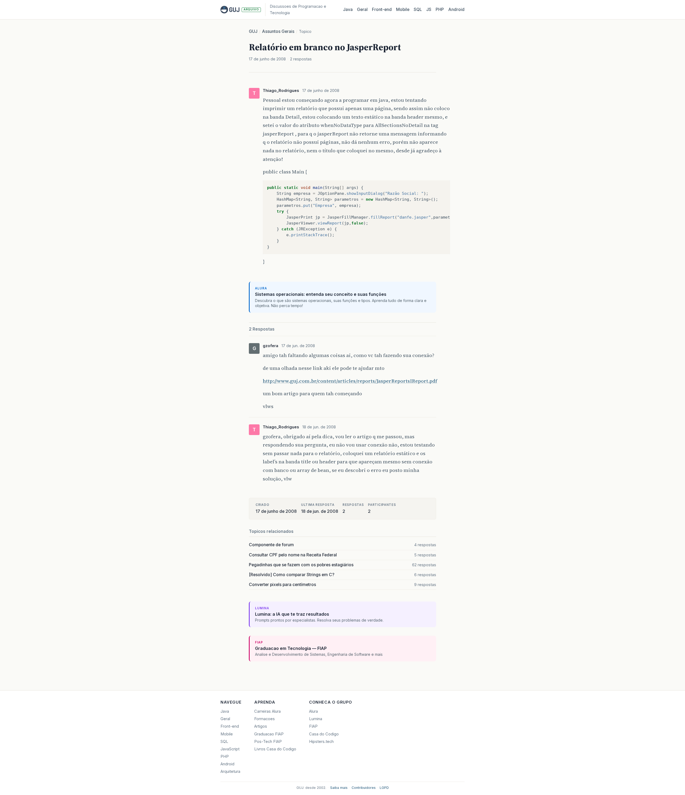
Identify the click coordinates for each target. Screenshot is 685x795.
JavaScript (229, 749)
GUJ (253, 31)
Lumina (315, 718)
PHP (440, 9)
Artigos (260, 726)
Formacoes (264, 718)
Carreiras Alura (267, 711)
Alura (313, 711)
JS (428, 9)
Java (348, 9)
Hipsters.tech (321, 741)
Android (456, 9)
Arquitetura (230, 771)
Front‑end (382, 9)
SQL (418, 9)
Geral (362, 9)
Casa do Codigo (324, 734)
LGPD (384, 788)
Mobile (402, 9)
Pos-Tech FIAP (268, 741)
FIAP (313, 726)
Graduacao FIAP (269, 734)
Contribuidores (364, 788)
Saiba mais (339, 788)
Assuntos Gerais (278, 31)
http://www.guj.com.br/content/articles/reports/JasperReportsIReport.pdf (350, 380)
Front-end (229, 726)
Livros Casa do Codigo (275, 749)
